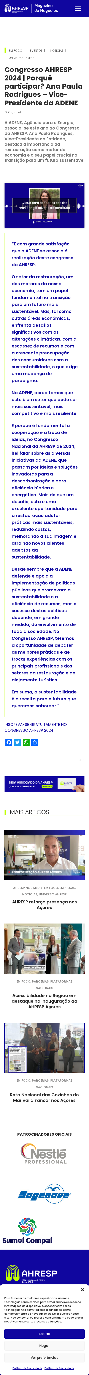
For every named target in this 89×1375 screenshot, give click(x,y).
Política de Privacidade (27, 1368)
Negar (44, 1345)
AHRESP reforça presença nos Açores (44, 905)
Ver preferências (44, 1357)
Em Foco (15, 51)
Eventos (36, 51)
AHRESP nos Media (28, 888)
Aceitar (44, 1334)
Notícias (57, 51)
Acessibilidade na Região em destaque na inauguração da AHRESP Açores (44, 1001)
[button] (82, 1290)
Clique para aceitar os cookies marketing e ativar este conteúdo (44, 205)
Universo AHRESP (21, 58)
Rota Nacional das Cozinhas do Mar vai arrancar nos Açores (44, 1097)
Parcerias (40, 981)
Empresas (67, 888)
